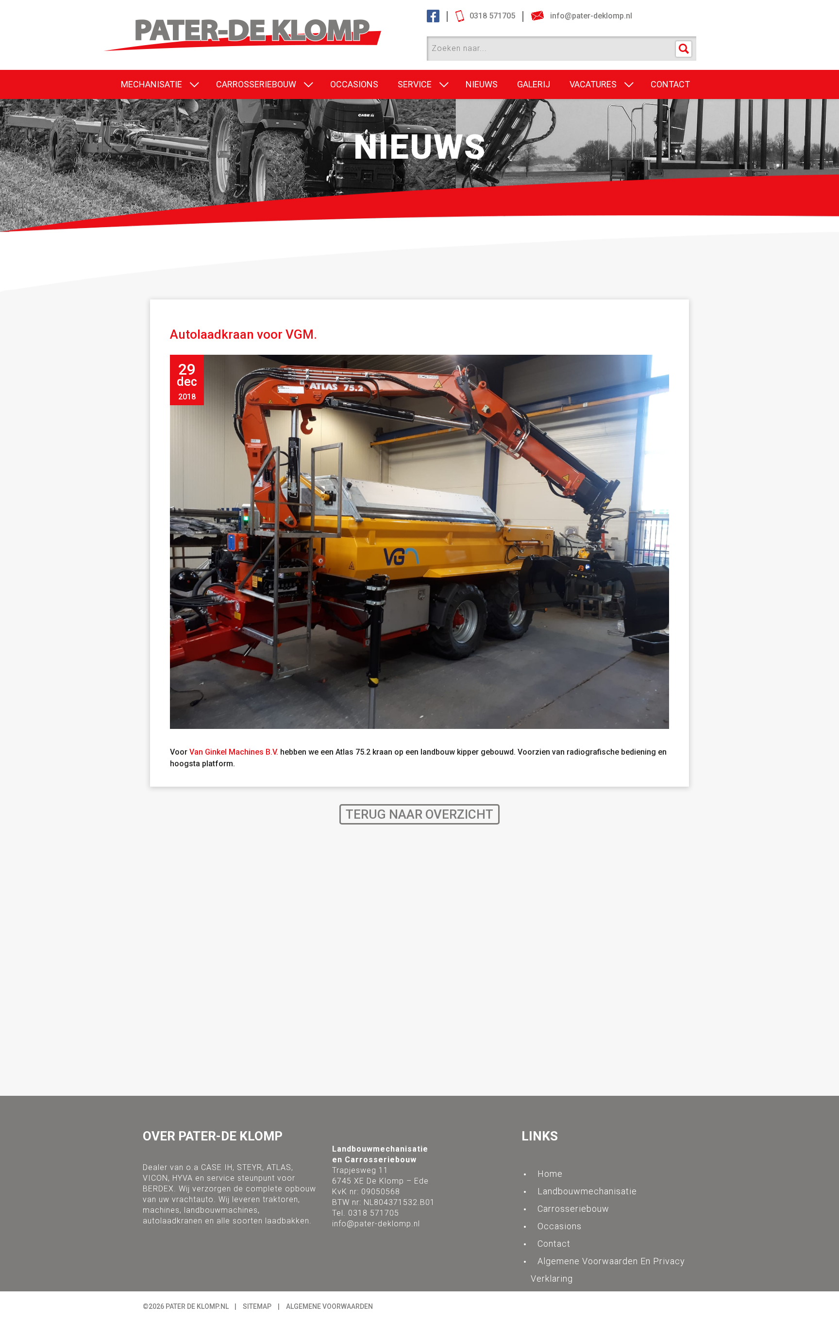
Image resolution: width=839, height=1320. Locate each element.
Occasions (354, 84)
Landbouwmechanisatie (587, 1191)
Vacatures (593, 84)
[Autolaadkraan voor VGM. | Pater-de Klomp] (262, 25)
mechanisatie (151, 84)
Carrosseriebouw (256, 84)
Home (550, 1174)
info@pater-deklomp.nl (376, 1223)
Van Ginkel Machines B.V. (233, 752)
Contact (554, 1243)
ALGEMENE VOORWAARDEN (329, 1306)
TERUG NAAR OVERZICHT (419, 814)
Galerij (533, 84)
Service (415, 84)
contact (670, 84)
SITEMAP (257, 1306)
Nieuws (482, 84)
